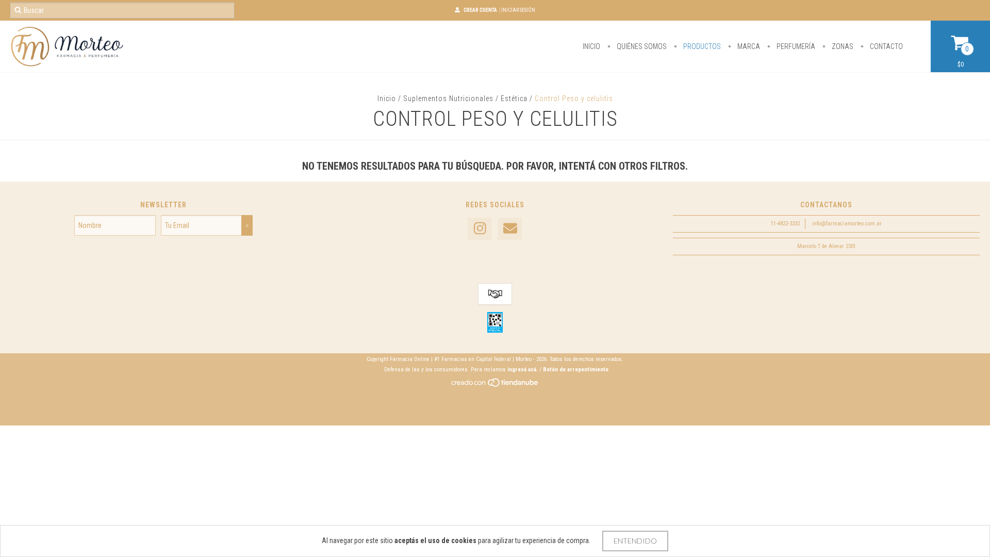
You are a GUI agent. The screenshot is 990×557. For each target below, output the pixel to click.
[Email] (510, 229)
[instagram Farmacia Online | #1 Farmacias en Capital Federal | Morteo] (479, 229)
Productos (701, 46)
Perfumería (795, 46)
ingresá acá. (522, 369)
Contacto (885, 46)
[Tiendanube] (495, 385)
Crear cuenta (480, 10)
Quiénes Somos (641, 46)
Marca (748, 46)
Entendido (635, 540)
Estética (514, 98)
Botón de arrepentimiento (575, 369)
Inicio (591, 46)
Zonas (841, 46)
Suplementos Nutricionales (448, 98)
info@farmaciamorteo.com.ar (847, 223)
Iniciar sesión (518, 10)
